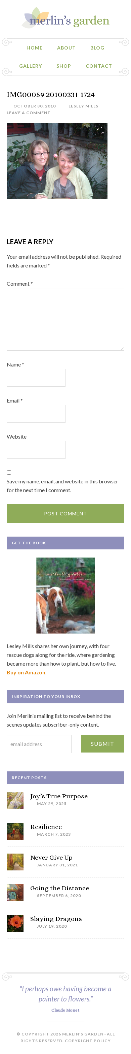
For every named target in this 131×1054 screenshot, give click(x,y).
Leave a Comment (29, 112)
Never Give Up (51, 857)
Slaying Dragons (56, 919)
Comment (20, 283)
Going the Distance (59, 888)
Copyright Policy (88, 1040)
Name (15, 364)
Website (17, 436)
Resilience (46, 827)
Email (15, 400)
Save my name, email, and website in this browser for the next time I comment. (62, 485)
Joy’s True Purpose (59, 796)
